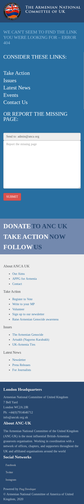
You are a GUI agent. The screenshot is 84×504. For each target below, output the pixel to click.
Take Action (16, 73)
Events (10, 95)
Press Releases (21, 365)
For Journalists (21, 370)
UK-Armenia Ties (23, 344)
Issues (9, 80)
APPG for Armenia (24, 278)
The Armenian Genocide (27, 334)
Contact (17, 284)
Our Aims (18, 273)
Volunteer (18, 309)
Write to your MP (23, 304)
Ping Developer (27, 489)
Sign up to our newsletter (28, 314)
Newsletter (19, 360)
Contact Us (15, 102)
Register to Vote (22, 299)
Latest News (16, 88)
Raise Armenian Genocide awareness (35, 319)
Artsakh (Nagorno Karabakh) (30, 339)
